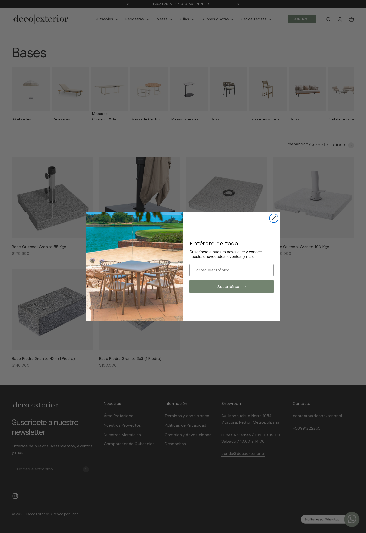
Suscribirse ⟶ (231, 286)
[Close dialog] (273, 218)
